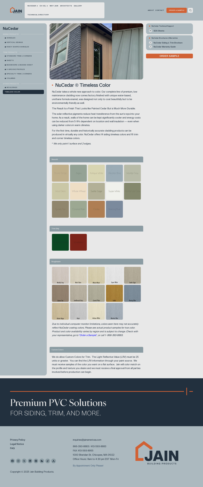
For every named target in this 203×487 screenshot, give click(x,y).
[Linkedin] (30, 461)
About (151, 10)
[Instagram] (18, 461)
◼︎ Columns (10, 78)
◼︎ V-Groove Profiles (15, 69)
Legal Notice (17, 444)
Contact (159, 10)
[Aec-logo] (47, 461)
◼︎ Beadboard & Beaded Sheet (19, 65)
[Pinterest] (36, 461)
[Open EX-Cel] (47, 6)
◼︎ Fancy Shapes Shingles (17, 47)
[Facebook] (12, 461)
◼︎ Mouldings (11, 87)
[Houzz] (41, 461)
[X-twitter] (24, 461)
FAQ (12, 448)
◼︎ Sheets (9, 60)
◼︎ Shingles (10, 38)
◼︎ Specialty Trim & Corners (18, 74)
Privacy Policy (17, 439)
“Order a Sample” (88, 335)
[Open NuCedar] (37, 6)
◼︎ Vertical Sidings (14, 42)
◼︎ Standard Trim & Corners (18, 56)
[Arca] (53, 461)
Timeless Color (12, 92)
